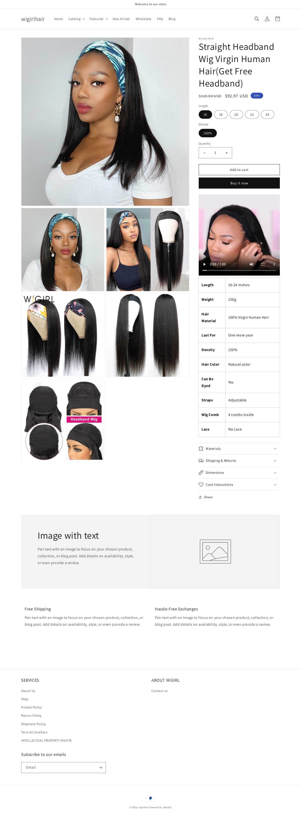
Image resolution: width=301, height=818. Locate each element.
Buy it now (239, 183)
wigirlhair (143, 807)
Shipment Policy (33, 724)
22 (252, 114)
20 (236, 114)
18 (221, 114)
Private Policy (31, 707)
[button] (76, 19)
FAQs (24, 699)
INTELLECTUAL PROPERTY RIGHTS (46, 740)
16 (205, 114)
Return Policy (31, 715)
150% (208, 133)
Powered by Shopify (160, 807)
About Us (28, 691)
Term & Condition (34, 732)
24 (267, 114)
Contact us (159, 691)
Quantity (204, 144)
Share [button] (208, 497)
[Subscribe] (100, 767)
